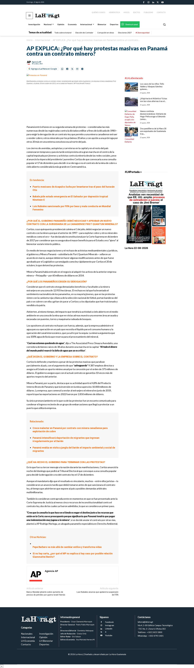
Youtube (108, 635)
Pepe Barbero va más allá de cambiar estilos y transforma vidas (67, 547)
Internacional (42, 40)
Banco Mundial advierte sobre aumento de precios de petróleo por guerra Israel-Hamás (46, 593)
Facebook (109, 622)
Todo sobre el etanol (62, 32)
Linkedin (108, 628)
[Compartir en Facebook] (67, 69)
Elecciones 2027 (125, 32)
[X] (101, 632)
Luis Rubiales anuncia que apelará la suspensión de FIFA (97, 593)
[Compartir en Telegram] (82, 69)
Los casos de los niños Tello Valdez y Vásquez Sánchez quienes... (152, 86)
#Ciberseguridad (142, 32)
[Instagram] (148, 2)
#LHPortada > (133, 172)
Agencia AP (36, 62)
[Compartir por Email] (77, 69)
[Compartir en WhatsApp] (62, 69)
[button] (164, 24)
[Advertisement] (72, 106)
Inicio (30, 40)
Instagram (109, 625)
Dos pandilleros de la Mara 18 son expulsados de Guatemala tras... (153, 131)
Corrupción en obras (105, 32)
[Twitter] (158, 2)
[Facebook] (144, 2)
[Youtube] (162, 2)
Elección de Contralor (84, 32)
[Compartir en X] (72, 69)
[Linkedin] (153, 2)
